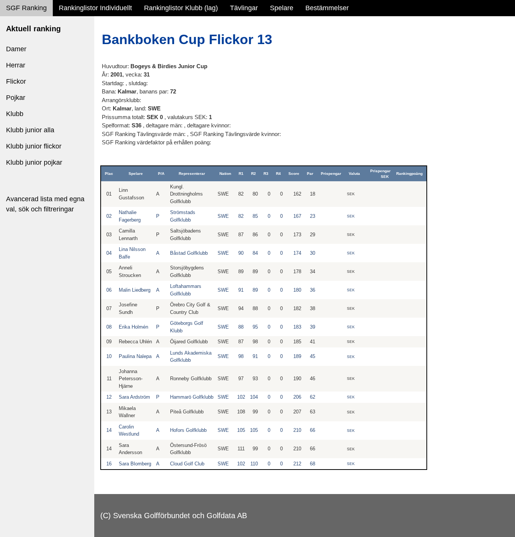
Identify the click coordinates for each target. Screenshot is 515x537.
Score (293, 173)
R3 (266, 173)
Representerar (192, 173)
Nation (225, 173)
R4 (278, 173)
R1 (241, 173)
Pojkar (15, 97)
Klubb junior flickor (33, 146)
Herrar (15, 65)
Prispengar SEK (380, 174)
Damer (16, 49)
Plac (109, 173)
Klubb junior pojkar (34, 162)
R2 (253, 173)
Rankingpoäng (409, 173)
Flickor (16, 81)
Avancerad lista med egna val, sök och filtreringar (45, 204)
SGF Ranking (26, 8)
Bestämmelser (327, 8)
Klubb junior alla (30, 130)
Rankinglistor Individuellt (95, 8)
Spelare (281, 8)
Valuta (354, 173)
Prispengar (331, 173)
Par (310, 173)
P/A (161, 173)
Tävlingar (244, 8)
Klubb (14, 114)
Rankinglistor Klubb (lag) (181, 8)
